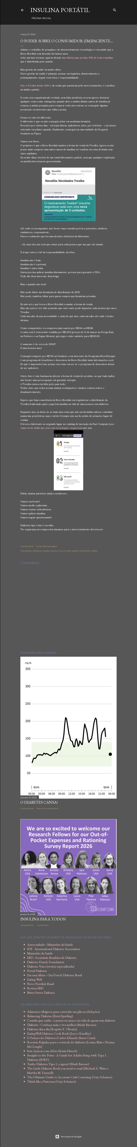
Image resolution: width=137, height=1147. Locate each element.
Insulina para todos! (43, 919)
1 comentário (42, 925)
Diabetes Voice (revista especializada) (50, 966)
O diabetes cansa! (39, 802)
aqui (110, 360)
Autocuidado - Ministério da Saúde (50, 944)
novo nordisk (65, 551)
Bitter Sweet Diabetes (41, 992)
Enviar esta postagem (46, 546)
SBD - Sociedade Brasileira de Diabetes (51, 957)
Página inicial (41, 18)
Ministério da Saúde (40, 953)
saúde (75, 551)
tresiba (94, 551)
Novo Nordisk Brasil (40, 984)
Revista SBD (35, 988)
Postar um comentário (47, 808)
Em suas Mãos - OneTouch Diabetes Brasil (54, 975)
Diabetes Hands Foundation (45, 962)
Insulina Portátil (60, 10)
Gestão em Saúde (40, 551)
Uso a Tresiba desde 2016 (34, 85)
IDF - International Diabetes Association (53, 949)
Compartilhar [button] (27, 546)
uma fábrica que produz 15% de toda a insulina (87, 57)
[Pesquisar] (115, 9)
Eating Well (34, 979)
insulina (54, 551)
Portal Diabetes (37, 971)
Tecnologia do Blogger (71, 1136)
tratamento (84, 551)
